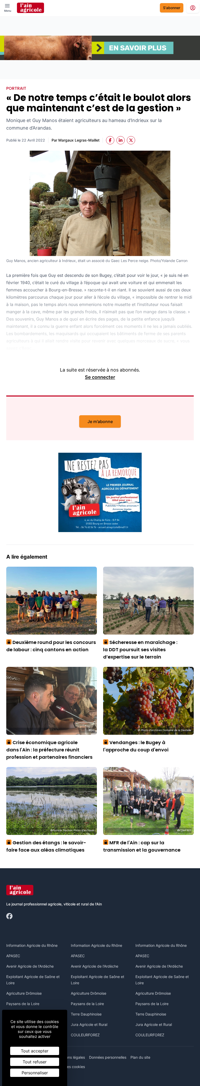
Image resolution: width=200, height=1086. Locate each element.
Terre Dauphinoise (86, 1014)
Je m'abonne (100, 421)
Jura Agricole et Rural (89, 1024)
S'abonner (171, 7)
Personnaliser (35, 1072)
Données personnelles (107, 1057)
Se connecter (100, 377)
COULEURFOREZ (85, 1035)
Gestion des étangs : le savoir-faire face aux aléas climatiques (46, 846)
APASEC (13, 956)
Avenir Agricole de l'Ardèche (30, 966)
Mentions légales (71, 1057)
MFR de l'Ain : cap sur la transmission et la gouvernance (141, 846)
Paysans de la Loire (22, 1003)
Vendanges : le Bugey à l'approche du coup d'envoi (135, 746)
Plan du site (140, 1057)
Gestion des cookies (68, 1066)
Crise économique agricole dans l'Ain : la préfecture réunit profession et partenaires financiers (49, 749)
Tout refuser (35, 1061)
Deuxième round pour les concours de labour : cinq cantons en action (51, 646)
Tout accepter (34, 1050)
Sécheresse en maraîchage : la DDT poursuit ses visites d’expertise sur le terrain (140, 649)
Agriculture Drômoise (24, 993)
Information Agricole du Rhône (32, 945)
